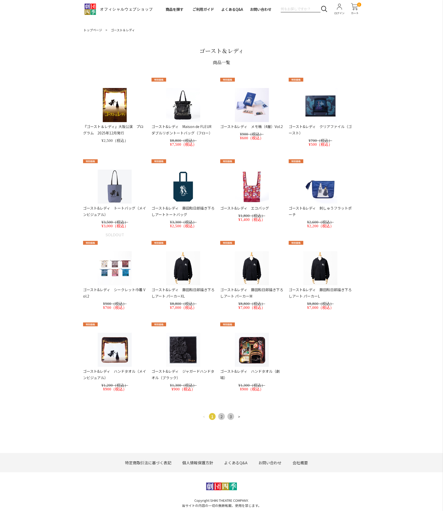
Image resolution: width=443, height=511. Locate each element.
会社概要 (300, 462)
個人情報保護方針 (197, 462)
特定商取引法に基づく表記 (148, 462)
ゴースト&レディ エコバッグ (244, 208)
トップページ (93, 30)
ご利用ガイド (203, 9)
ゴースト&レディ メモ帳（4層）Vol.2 (251, 126)
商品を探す (175, 9)
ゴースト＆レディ (123, 30)
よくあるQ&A (232, 9)
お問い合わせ (260, 9)
